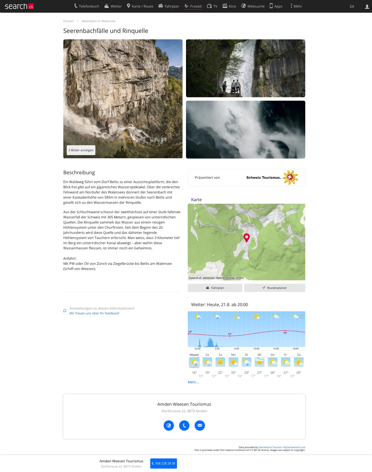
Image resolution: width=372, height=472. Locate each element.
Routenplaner (277, 288)
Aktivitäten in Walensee (98, 21)
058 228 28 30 (165, 463)
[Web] (169, 425)
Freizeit (68, 21)
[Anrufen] (184, 425)
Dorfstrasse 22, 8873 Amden (184, 411)
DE (352, 6)
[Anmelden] (367, 6)
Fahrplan (217, 288)
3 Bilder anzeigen (81, 150)
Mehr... (193, 382)
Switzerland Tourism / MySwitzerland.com (282, 447)
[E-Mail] (200, 425)
